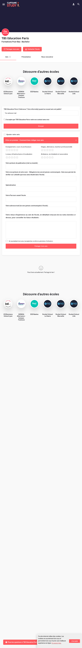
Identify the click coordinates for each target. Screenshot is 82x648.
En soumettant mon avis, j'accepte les (31, 241)
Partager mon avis (41, 246)
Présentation (26, 57)
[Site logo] (13, 4)
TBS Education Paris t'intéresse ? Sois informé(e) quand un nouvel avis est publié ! (33, 109)
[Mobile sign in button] (73, 4)
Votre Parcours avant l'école (16, 195)
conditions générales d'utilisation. (42, 241)
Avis (7, 57)
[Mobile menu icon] (3, 4)
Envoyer (41, 126)
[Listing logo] (5, 32)
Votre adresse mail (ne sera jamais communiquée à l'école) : (27, 206)
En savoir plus (56, 643)
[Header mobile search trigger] (78, 4)
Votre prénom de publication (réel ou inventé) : (22, 163)
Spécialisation (11, 185)
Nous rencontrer (47, 57)
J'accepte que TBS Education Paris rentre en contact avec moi (27, 119)
